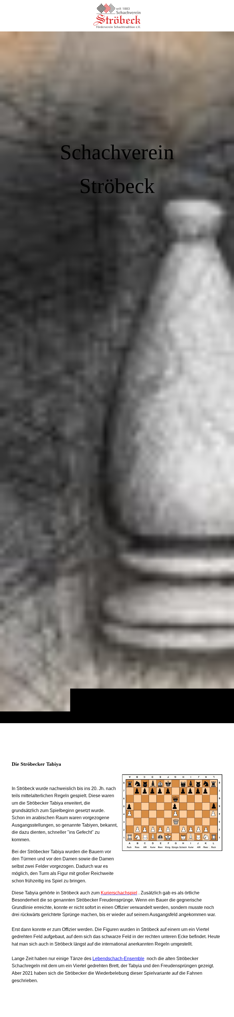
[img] (117, 377)
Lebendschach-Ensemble (118, 958)
